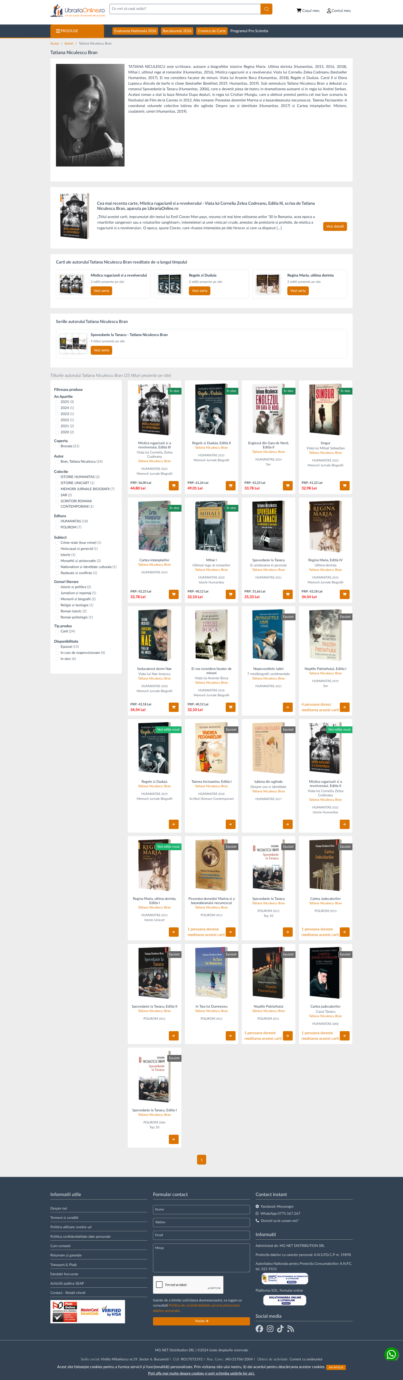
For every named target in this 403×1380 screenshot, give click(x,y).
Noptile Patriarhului (268, 1006)
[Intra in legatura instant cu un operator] (391, 1354)
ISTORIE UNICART (77, 483)
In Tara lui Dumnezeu (211, 1006)
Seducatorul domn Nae (154, 669)
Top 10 (268, 916)
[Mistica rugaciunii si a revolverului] (74, 216)
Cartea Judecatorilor (325, 899)
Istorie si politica (76, 587)
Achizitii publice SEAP (67, 1283)
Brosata (70, 446)
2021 (67, 426)
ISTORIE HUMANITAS (80, 477)
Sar (268, 464)
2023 (67, 414)
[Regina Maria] (326, 526)
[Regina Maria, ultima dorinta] (262, 284)
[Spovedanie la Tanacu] (268, 526)
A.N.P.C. (346, 1264)
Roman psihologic (77, 617)
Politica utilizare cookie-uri (71, 1227)
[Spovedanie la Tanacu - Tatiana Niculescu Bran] (63, 343)
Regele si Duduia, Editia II (211, 443)
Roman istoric (74, 611)
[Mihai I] (212, 526)
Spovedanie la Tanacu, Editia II (154, 1006)
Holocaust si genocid (79, 549)
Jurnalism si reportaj (78, 593)
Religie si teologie (77, 605)
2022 (67, 420)
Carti (68, 631)
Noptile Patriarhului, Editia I (325, 669)
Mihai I (211, 560)
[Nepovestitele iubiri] (268, 635)
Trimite (200, 1321)
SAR (66, 495)
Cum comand (60, 1246)
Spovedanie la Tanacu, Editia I (154, 1110)
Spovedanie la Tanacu (268, 560)
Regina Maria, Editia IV (325, 560)
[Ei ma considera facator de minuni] (212, 635)
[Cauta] (266, 8)
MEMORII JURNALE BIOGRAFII (88, 489)
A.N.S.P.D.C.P (324, 1255)
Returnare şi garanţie (66, 1255)
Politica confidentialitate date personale (80, 1236)
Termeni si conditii (64, 1218)
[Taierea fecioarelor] (212, 748)
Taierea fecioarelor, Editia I (211, 782)
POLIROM (71, 527)
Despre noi (58, 1208)
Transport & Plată (63, 1265)
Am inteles (336, 1367)
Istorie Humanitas (211, 582)
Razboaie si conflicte (79, 573)
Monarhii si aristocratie (81, 561)
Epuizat (70, 646)
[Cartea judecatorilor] (326, 973)
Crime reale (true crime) (81, 542)
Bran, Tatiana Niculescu (82, 461)
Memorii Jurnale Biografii (154, 473)
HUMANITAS (74, 521)
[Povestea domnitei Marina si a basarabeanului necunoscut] (212, 865)
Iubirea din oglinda (268, 782)
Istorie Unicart (154, 920)
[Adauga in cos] (174, 485)
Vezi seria (101, 291)
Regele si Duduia (154, 782)
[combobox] (185, 8)
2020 (67, 432)
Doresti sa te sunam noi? (280, 1221)
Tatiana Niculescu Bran (154, 461)
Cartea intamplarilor (154, 560)
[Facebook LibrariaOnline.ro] (259, 1328)
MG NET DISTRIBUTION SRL (302, 1246)
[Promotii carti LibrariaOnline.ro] (270, 1328)
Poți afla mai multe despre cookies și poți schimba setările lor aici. (201, 1373)
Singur (325, 443)
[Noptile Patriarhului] (326, 635)
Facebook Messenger (277, 1206)
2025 (67, 402)
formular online (291, 1290)
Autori (69, 43)
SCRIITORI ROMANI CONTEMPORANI (77, 503)
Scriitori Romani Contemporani (211, 799)
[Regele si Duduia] (164, 284)
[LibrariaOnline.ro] (77, 11)
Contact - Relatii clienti (67, 1293)
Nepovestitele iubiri (268, 669)
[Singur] (326, 409)
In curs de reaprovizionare (83, 653)
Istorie (68, 555)
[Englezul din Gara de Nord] (268, 409)
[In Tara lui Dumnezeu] (212, 973)
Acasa (55, 43)
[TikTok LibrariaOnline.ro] (280, 1328)
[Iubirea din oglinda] (268, 748)
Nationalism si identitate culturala (88, 567)
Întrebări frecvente (64, 1274)
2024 (67, 408)
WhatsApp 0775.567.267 (280, 1213)
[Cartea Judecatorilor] (326, 865)
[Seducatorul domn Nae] (154, 635)
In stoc (68, 659)
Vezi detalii (335, 226)
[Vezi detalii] (288, 707)
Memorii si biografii (78, 599)
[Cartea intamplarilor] (154, 526)
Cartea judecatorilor (325, 1006)
